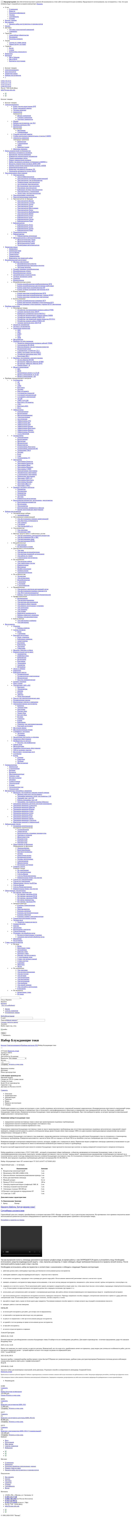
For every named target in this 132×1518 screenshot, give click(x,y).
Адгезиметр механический (26, 395)
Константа (21, 387)
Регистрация (9, 1016)
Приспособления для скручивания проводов (33, 347)
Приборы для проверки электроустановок (28, 358)
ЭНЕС (19, 145)
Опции (3, 1395)
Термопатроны (14, 256)
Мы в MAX (13, 59)
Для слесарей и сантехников (27, 987)
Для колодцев (14, 789)
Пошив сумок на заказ (13, 1468)
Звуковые (12, 779)
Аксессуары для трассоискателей (29, 193)
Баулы (19, 946)
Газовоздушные (14, 781)
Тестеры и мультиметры (21, 326)
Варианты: (5, 1058)
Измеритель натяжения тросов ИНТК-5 (31, 313)
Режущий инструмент (21, 635)
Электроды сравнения (21, 138)
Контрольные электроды (22, 929)
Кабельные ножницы (24, 639)
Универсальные (22, 570)
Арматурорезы (22, 641)
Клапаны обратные (24, 914)
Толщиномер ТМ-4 (24, 450)
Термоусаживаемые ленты (18, 158)
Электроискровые (23, 417)
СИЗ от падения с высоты (22, 750)
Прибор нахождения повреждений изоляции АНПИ (27, 165)
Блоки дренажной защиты (22, 108)
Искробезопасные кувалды (26, 263)
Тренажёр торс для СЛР (25, 798)
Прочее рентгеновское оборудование (30, 509)
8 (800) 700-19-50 (6, 81)
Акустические (22, 419)
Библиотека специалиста (18, 52)
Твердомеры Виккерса (25, 467)
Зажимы (20, 691)
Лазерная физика (23, 848)
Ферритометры (22, 445)
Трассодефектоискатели (25, 177)
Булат (19, 454)
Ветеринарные (22, 598)
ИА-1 (19, 408)
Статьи (11, 50)
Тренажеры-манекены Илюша (23, 809)
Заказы (7, 1009)
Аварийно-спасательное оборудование (26, 748)
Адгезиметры (18, 380)
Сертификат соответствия (12, 1210)
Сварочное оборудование (22, 739)
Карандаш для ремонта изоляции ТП (22, 169)
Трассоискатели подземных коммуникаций (32, 178)
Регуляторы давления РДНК (27, 898)
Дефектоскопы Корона (25, 430)
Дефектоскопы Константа (26, 428)
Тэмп (19, 456)
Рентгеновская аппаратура (26, 502)
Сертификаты (14, 16)
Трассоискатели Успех (25, 206)
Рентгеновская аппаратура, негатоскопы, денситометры (33, 500)
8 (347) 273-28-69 (11, 1502)
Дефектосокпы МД (24, 424)
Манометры (17, 939)
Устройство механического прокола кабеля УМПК (35, 315)
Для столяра (21, 611)
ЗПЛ (19, 332)
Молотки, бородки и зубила (23, 650)
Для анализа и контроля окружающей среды (32, 589)
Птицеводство (22, 839)
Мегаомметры (18, 339)
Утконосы (20, 718)
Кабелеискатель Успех (25, 225)
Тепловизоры (22, 491)
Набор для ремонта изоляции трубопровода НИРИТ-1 (28, 162)
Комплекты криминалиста (26, 613)
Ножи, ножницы (23, 637)
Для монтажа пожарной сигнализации (30, 554)
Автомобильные (23, 515)
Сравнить (4, 1090)
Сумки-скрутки (22, 961)
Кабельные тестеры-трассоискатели (29, 189)
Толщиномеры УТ (23, 458)
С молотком (21, 582)
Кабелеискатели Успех (25, 215)
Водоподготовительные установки (29, 935)
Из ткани (20, 994)
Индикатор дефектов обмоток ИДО (29, 363)
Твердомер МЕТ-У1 (24, 484)
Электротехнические (24, 572)
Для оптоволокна (23, 578)
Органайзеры (22, 950)
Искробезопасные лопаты (22, 273)
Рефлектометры (18, 234)
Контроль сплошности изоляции (20, 153)
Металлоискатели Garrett (26, 243)
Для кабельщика (23, 622)
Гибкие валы (17, 744)
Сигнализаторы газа (16, 787)
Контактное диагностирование (20, 154)
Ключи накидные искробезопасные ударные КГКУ (35, 295)
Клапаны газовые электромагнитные (30, 916)
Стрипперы (21, 633)
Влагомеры (21, 661)
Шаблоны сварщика (20, 149)
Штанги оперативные (21, 367)
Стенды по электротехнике (22, 879)
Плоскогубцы (22, 711)
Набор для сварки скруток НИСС (29, 352)
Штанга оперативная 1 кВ (26, 376)
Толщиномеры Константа (26, 447)
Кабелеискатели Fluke (25, 221)
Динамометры (22, 689)
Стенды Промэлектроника (26, 876)
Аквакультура (22, 831)
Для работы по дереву (25, 556)
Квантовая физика (23, 850)
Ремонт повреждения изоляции (20, 160)
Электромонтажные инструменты (25, 704)
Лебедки (20, 694)
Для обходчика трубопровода (27, 521)
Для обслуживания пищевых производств (32, 591)
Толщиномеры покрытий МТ (27, 448)
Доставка (8, 1481)
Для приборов (22, 983)
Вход (6, 1440)
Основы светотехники (25, 859)
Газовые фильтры (19, 924)
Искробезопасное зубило (22, 271)
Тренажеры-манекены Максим (24, 807)
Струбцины (17, 754)
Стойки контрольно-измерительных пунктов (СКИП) (32, 136)
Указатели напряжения (21, 325)
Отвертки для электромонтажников (29, 724)
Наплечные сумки (23, 948)
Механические (22, 443)
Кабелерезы (21, 644)
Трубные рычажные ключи (22, 276)
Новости (12, 11)
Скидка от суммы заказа (17, 42)
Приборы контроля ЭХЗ (21, 125)
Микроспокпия (22, 863)
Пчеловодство (22, 841)
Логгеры (20, 497)
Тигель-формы (14, 252)
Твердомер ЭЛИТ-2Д (24, 478)
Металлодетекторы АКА (26, 241)
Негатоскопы (22, 504)
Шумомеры (21, 667)
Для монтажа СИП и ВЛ (21, 685)
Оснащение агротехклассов (23, 826)
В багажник (21, 988)
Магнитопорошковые (24, 415)
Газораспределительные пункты (24, 918)
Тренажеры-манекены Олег (23, 816)
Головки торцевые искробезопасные (26, 269)
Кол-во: (3, 1060)
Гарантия (8, 1482)
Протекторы (17, 127)
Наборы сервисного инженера (28, 615)
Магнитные (21, 441)
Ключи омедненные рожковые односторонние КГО (35, 302)
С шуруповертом (23, 585)
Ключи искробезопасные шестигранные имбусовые (35, 286)
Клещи (19, 720)
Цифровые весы (23, 656)
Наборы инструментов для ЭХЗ (24, 123)
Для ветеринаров (23, 977)
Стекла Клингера (19, 931)
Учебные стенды (19, 866)
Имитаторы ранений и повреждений (26, 822)
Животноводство (23, 837)
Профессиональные (24, 569)
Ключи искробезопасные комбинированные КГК (34, 284)
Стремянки (21, 735)
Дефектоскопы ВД (23, 423)
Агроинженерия (23, 829)
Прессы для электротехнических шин (26, 698)
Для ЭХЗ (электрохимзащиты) (28, 593)
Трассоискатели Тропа (25, 210)
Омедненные (22, 545)
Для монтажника (23, 979)
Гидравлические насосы (21, 700)
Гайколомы (21, 648)
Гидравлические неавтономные (28, 676)
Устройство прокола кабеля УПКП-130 (31, 317)
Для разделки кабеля (24, 561)
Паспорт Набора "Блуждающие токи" (18, 1207)
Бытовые (12, 770)
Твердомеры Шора (23, 465)
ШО (18, 369)
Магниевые (21, 130)
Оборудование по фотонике (23, 844)
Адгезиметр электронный (26, 397)
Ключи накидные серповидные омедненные (33, 297)
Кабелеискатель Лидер (25, 228)
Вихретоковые (22, 413)
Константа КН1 (22, 406)
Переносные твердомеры (26, 476)
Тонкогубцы (21, 713)
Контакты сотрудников (17, 61)
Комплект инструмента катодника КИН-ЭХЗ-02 (18, 1418)
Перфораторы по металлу (22, 741)
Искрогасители (18, 280)
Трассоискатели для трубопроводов (29, 180)
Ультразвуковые (22, 411)
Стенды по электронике (21, 881)
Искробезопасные (23, 580)
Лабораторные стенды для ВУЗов (25, 883)
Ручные (11, 785)
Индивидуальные (15, 778)
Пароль (3, 1020)
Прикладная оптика (24, 855)
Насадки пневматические (26, 680)
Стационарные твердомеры (27, 474)
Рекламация (13, 37)
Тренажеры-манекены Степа (23, 813)
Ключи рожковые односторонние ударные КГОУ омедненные (39, 304)
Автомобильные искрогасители (24, 275)
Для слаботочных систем (26, 563)
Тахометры (21, 665)
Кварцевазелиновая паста (18, 167)
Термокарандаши (15, 251)
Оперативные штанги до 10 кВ (28, 373)
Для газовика (22, 522)
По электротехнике (24, 872)
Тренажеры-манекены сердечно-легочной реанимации (32, 804)
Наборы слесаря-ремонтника (27, 617)
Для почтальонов (23, 981)
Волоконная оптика (24, 857)
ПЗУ (19, 336)
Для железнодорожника (25, 600)
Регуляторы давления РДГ (26, 902)
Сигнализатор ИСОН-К (25, 345)
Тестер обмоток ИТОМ (25, 360)
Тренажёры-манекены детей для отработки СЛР (34, 796)
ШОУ (19, 371)
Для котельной (14, 783)
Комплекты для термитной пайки (21, 258)
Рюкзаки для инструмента (26, 955)
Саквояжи (20, 963)
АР (18, 382)
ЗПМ (19, 337)
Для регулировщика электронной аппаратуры (33, 535)
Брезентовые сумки (24, 992)
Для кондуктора (22, 974)
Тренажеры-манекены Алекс (23, 811)
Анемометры (22, 654)
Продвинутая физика (24, 852)
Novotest (20, 389)
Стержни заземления (24, 117)
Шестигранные (22, 763)
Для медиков (21, 976)
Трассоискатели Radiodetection (28, 212)
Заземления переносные (21, 328)
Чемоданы (21, 964)
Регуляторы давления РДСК (27, 896)
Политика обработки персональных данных (20, 1466)
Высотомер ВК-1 (23, 356)
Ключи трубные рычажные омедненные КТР (33, 289)
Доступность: (5, 1056)
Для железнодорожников (26, 972)
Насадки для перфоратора (26, 742)
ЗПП (19, 330)
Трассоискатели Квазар (25, 201)
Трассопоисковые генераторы (23, 195)
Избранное (9, 1448)
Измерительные (22, 565)
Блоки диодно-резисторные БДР (24, 106)
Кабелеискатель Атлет (25, 226)
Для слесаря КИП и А (25, 526)
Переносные (21, 141)
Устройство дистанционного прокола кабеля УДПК (35, 310)
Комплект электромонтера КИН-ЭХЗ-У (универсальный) (21, 1431)
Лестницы (21, 733)
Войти (3, 1016)
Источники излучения (25, 865)
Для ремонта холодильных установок (30, 606)
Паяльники (17, 670)
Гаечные (20, 757)
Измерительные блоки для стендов (29, 877)
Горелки (16, 926)
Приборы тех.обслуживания (23, 341)
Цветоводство (22, 842)
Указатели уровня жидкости (27, 922)
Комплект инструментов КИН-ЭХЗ (13, 1404)
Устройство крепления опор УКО (29, 354)
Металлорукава (18, 746)
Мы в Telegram (14, 57)
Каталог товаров (11, 20)
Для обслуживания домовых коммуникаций (32, 519)
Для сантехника (22, 607)
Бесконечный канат (24, 349)
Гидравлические (23, 674)
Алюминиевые (22, 132)
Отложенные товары (12, 1012)
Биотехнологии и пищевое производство (31, 833)
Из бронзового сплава (25, 546)
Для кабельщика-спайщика (26, 620)
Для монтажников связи (25, 539)
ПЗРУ (19, 334)
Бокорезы (20, 705)
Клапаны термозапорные (26, 905)
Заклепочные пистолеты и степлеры (26, 737)
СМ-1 (19, 404)
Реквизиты (9, 53)
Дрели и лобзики (19, 669)
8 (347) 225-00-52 (6, 84)
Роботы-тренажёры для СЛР (27, 800)
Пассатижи (21, 709)
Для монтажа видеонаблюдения (28, 552)
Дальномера (21, 663)
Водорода (12, 772)
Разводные (21, 759)
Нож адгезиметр (23, 391)
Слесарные (21, 524)
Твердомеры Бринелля (25, 463)
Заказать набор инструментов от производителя (26, 24)
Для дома (20, 550)
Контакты (8, 55)
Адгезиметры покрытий (25, 393)
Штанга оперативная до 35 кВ (28, 374)
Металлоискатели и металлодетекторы (26, 238)
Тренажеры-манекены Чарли (23, 818)
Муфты (15, 121)
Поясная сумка (22, 951)
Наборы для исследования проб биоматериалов (34, 595)
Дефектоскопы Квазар (25, 426)
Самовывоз (13, 31)
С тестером (21, 583)
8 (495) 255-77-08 (6, 82)
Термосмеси (13, 249)
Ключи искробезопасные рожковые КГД (31, 300)
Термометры (21, 493)
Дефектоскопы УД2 (24, 421)
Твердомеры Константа (25, 480)
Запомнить (7, 1035)
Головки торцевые (19, 681)
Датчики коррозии (19, 110)
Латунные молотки (24, 267)
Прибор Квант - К (23, 365)
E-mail (3, 1018)
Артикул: (4, 1053)
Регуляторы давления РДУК (27, 894)
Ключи (15, 755)
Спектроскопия (22, 861)
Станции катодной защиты (22, 134)
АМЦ (19, 386)
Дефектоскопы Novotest (25, 432)
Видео (11, 48)
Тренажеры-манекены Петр (23, 815)
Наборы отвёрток (23, 628)
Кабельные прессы (19, 672)
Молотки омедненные (21, 262)
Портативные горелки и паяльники (25, 702)
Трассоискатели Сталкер (26, 202)
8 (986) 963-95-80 (6, 86)
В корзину (5, 1064)
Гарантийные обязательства (19, 35)
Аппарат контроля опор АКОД (28, 312)
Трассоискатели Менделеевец (27, 208)
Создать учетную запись (9, 1022)
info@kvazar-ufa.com (8, 90)
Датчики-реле (18, 920)
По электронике (23, 870)
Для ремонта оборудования (26, 604)
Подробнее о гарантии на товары (12, 1220)
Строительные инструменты (27, 558)
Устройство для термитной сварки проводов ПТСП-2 (36, 319)
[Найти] (21, 998)
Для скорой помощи (24, 985)
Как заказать (9, 22)
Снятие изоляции (19, 630)
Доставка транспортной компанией (21, 29)
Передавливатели (23, 909)
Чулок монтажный (23, 696)
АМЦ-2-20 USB (22, 400)
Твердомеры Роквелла (25, 461)
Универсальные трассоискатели (28, 182)
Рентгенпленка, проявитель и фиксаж (30, 508)
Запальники (17, 927)
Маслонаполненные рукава (22, 730)
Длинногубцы (22, 707)
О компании (13, 9)
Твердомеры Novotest (24, 482)
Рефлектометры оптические (27, 236)
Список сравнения (11, 1011)
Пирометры (21, 489)
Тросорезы (21, 646)
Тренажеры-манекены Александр (25, 805)
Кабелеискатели (19, 223)
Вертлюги (20, 687)
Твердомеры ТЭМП (24, 469)
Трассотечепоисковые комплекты (25, 197)
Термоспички (14, 254)
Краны (19, 907)
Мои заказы (9, 1444)
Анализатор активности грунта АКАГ (22, 171)
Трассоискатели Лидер (25, 204)
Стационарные (22, 143)
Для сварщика (22, 609)
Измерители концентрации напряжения (23, 156)
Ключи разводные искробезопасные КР (31, 288)
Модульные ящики (19, 728)
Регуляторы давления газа (22, 892)
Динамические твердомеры (27, 472)
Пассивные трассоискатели (27, 188)
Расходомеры (17, 940)
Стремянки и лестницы (21, 731)
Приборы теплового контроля (23, 487)
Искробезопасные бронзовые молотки (30, 265)
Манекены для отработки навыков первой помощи (31, 792)
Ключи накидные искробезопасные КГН (31, 293)
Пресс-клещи (17, 683)
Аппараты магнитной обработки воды (30, 937)
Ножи (19, 632)
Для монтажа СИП (24, 532)
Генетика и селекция (24, 835)
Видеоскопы (21, 659)
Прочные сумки (23, 953)
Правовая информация (17, 13)
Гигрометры (21, 495)
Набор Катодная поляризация (11, 1391)
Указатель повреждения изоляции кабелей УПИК (34, 343)
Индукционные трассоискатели (28, 186)
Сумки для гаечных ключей (27, 959)
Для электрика (22, 530)
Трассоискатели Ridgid (25, 214)
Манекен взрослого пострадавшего (29, 794)
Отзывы (12, 18)
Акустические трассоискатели (28, 184)
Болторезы (21, 643)
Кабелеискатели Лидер (25, 219)
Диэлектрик (21, 576)
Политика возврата (16, 39)
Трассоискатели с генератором (28, 191)
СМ (18, 384)
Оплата (7, 26)
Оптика (20, 853)
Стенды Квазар (22, 874)
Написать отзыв (13, 1051)
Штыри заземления (24, 116)
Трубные (20, 761)
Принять (40, 4)
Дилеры (12, 15)
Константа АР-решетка (25, 402)
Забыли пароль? (11, 1020)
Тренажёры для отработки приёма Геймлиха (32, 802)
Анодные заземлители (25, 119)
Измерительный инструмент (23, 652)
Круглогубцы (22, 715)
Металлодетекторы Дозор (26, 239)
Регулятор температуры (25, 900)
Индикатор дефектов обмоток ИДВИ (30, 361)
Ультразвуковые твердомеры (27, 471)
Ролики (20, 693)
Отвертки (16, 278)
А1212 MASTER (23, 434)
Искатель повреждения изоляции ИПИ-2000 (24, 164)
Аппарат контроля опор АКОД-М (29, 323)
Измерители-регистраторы (26, 498)
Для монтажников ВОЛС (26, 541)
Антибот (4, 1024)
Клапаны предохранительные (27, 913)
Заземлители (17, 112)
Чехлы (19, 966)
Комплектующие (23, 147)
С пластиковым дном (24, 957)
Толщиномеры (18, 435)
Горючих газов (14, 776)
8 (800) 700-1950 (10, 1499)
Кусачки (20, 717)
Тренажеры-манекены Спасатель (24, 820)
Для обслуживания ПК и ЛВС (28, 537)
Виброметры (21, 657)
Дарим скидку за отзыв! (17, 44)
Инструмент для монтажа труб (24, 752)
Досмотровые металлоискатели (28, 245)
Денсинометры (22, 506)
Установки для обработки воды (24, 933)
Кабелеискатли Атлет (24, 217)
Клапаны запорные (24, 911)
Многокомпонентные (16, 774)
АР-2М (19, 398)
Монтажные (21, 567)
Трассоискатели (18, 175)
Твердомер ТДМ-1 (23, 485)
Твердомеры (17, 460)
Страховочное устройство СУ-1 (28, 350)
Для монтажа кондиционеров (27, 602)
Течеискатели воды (20, 232)
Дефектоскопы (18, 410)
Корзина (4, 1003)
